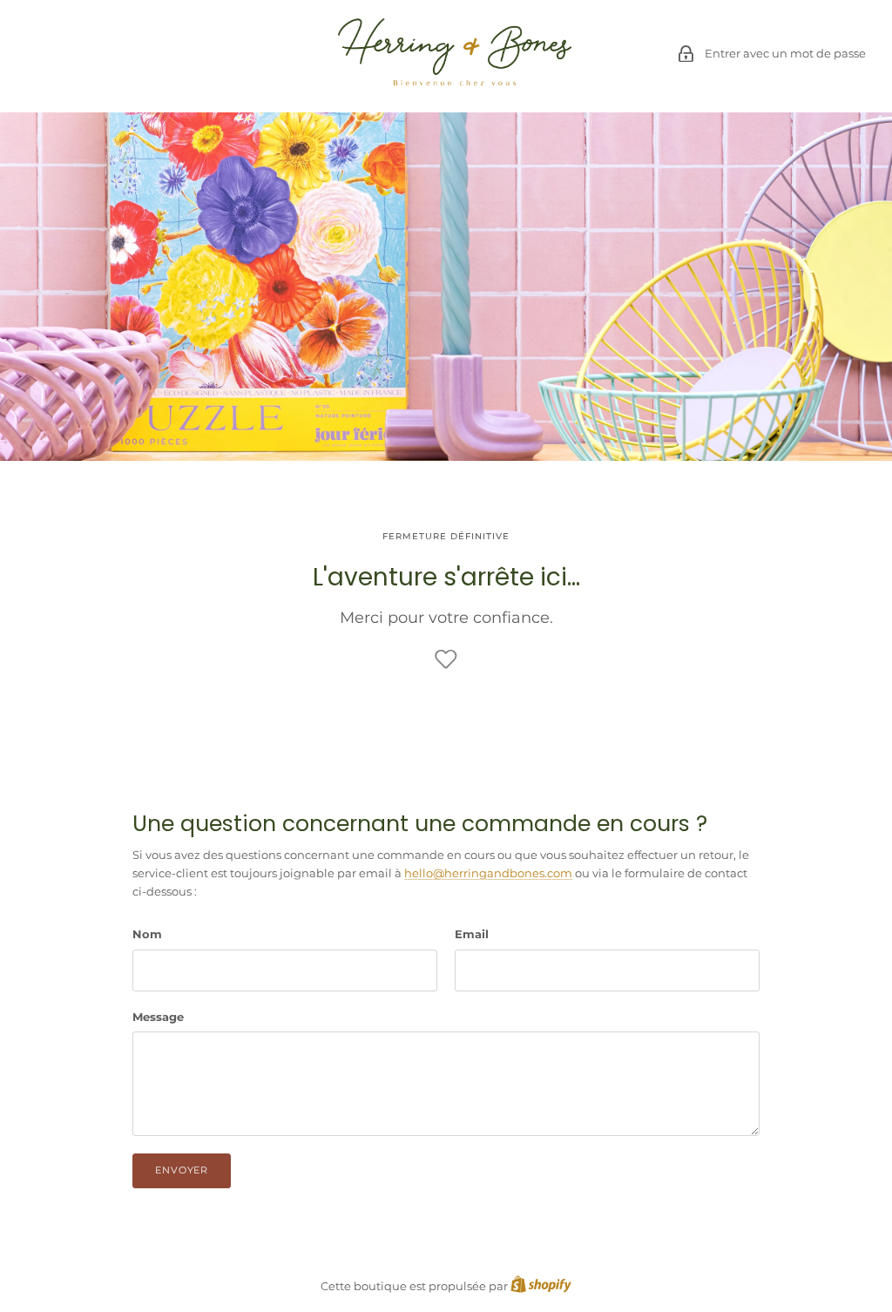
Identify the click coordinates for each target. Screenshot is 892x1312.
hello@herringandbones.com (488, 873)
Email (472, 934)
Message (158, 1017)
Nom (147, 934)
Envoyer (181, 1170)
